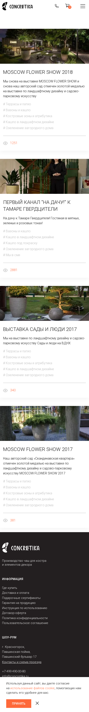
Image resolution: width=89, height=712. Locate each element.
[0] (67, 6)
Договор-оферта (14, 613)
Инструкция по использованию (24, 608)
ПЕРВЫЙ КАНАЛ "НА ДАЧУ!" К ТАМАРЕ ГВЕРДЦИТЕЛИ (37, 205)
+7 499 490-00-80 (13, 671)
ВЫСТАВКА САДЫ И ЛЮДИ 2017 (40, 329)
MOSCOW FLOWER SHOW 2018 (38, 72)
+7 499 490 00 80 (56, 6)
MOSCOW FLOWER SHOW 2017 (38, 449)
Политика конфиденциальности (25, 618)
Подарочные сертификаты (21, 598)
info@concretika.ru (15, 676)
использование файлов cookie (32, 688)
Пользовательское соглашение (25, 623)
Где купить (9, 588)
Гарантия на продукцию (19, 603)
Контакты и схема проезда (21, 662)
